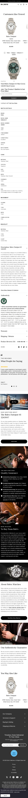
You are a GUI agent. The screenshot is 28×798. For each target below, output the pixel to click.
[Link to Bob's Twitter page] (7, 777)
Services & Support (9, 718)
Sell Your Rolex (13, 103)
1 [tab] (11, 386)
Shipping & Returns (9, 726)
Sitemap (14, 769)
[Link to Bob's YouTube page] (17, 777)
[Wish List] (26, 59)
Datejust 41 (4, 119)
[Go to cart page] (23, 4)
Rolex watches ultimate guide (16, 607)
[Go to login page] (21, 4)
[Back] (5, 52)
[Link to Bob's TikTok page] (21, 777)
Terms (14, 767)
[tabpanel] (14, 375)
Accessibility (14, 772)
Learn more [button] (17, 792)
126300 (3, 124)
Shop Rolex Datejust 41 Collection (9, 290)
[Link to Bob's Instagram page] (13, 777)
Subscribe (22, 745)
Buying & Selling (8, 722)
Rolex (2, 115)
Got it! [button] (5, 795)
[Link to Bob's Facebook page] (10, 777)
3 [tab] (16, 386)
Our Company (7, 714)
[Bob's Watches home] (4, 4)
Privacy (14, 764)
